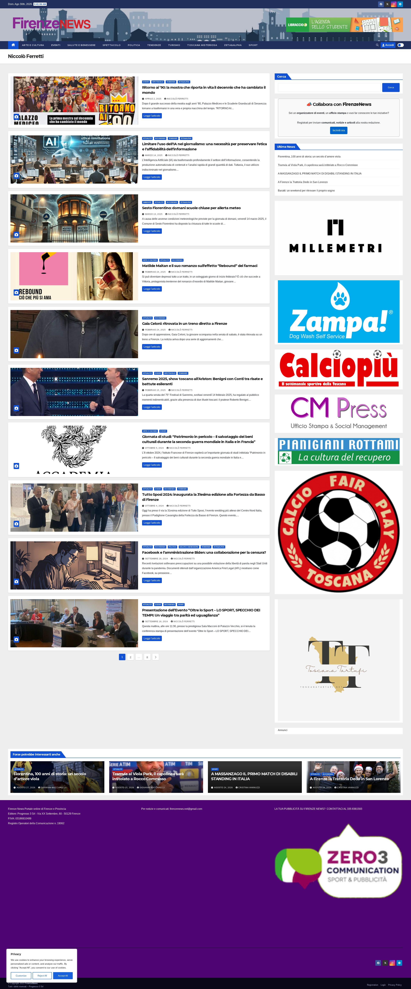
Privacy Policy (395, 985)
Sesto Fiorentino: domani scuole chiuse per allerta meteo (191, 208)
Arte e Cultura (33, 45)
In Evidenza (160, 138)
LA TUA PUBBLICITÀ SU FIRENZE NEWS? (300, 808)
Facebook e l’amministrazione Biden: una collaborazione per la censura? (204, 552)
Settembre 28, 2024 (157, 559)
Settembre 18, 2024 (157, 621)
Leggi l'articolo (152, 115)
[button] (377, 45)
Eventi (55, 45)
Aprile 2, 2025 (153, 99)
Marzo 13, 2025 (154, 214)
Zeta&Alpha (233, 45)
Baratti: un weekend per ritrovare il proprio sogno (306, 190)
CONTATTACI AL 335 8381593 (344, 808)
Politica (134, 45)
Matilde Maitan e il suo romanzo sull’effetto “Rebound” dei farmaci (199, 266)
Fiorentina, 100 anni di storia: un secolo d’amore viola (309, 156)
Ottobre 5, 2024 (154, 448)
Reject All (42, 975)
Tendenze (154, 45)
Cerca (281, 76)
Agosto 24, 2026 (223, 787)
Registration (372, 985)
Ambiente (147, 202)
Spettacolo (112, 45)
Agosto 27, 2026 (26, 787)
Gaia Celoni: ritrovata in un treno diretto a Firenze (184, 323)
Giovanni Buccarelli (53, 787)
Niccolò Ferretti (177, 99)
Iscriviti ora (339, 130)
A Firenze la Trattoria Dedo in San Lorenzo (303, 182)
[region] (41, 966)
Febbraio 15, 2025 (155, 390)
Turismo (174, 45)
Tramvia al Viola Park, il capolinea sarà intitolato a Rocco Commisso (318, 165)
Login (383, 985)
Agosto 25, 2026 (125, 787)
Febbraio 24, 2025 (155, 272)
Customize (21, 975)
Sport (253, 45)
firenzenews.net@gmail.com (186, 808)
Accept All (63, 975)
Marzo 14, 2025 (154, 155)
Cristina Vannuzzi (249, 787)
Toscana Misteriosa (202, 45)
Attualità (147, 138)
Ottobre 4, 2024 (154, 506)
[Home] (13, 45)
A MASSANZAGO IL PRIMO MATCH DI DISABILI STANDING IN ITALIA (320, 173)
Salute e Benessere (81, 45)
